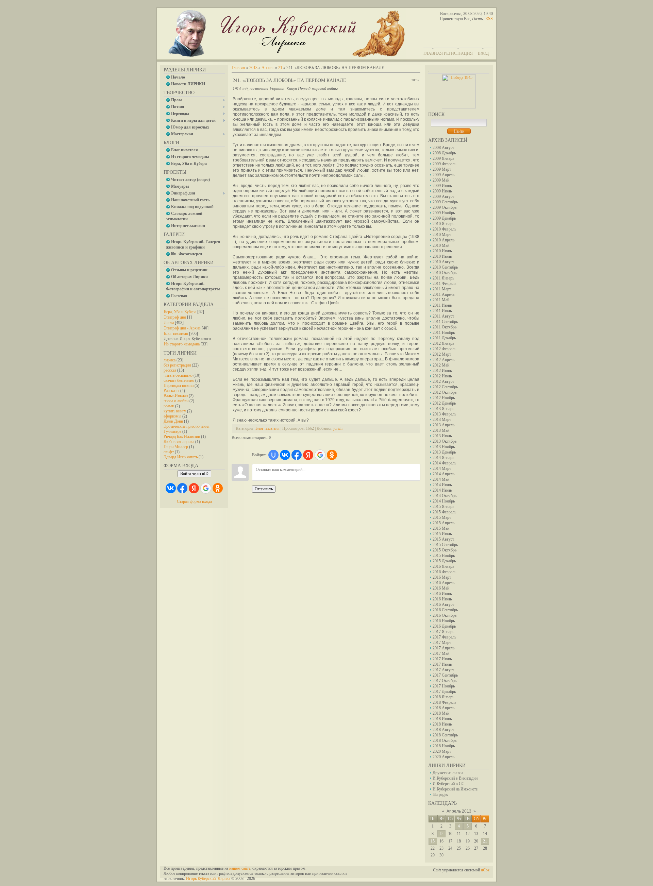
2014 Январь (443, 457)
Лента (169, 322)
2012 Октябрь (444, 392)
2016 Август (443, 604)
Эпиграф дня (175, 317)
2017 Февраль (444, 637)
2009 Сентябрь (445, 202)
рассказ (170, 370)
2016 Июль (442, 599)
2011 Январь (443, 278)
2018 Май (441, 713)
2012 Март (442, 354)
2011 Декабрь (444, 338)
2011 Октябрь (444, 327)
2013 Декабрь (444, 452)
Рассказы (171, 390)
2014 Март (442, 468)
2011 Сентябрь (445, 321)
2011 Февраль (444, 283)
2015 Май (441, 528)
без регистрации (177, 365)
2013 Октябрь (444, 441)
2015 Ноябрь (444, 555)
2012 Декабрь (444, 403)
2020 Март (442, 751)
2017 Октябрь (444, 680)
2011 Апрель (443, 294)
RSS (489, 18)
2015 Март (442, 517)
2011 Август (443, 316)
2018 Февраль (444, 702)
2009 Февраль (444, 163)
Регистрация (458, 53)
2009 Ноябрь (444, 212)
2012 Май (441, 365)
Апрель (268, 67)
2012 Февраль (444, 348)
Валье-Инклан (176, 395)
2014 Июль (442, 490)
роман (169, 406)
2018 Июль (442, 724)
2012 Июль (442, 376)
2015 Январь (443, 506)
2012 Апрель (443, 359)
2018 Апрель (443, 707)
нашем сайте (239, 868)
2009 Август (443, 196)
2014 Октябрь (444, 495)
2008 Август (443, 147)
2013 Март (442, 419)
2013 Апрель (443, 425)
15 (433, 841)
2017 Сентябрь (445, 675)
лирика (169, 360)
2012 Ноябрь (444, 397)
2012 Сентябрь (445, 387)
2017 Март (442, 642)
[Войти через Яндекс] (194, 488)
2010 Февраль (444, 229)
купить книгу (175, 411)
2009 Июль (442, 191)
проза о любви (176, 400)
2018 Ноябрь (444, 746)
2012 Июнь (442, 370)
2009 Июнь (442, 185)
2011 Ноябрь (444, 332)
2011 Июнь (442, 305)
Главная (433, 53)
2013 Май (441, 430)
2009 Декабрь (444, 218)
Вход (483, 53)
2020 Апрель (443, 756)
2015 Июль (442, 533)
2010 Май (441, 245)
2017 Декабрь (444, 691)
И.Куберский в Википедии (455, 778)
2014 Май (441, 479)
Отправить (264, 489)
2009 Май (441, 180)
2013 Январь (443, 408)
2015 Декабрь (444, 561)
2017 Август (443, 669)
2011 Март (442, 289)
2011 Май (441, 299)
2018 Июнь (442, 718)
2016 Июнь (442, 593)
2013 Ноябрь (444, 446)
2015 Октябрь (444, 550)
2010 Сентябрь (445, 267)
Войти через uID (194, 473)
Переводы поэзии (179, 385)
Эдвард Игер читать (181, 457)
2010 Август (443, 261)
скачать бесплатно (179, 380)
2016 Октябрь (444, 615)
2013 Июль (442, 435)
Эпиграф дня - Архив (182, 328)
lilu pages (440, 794)
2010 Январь (443, 223)
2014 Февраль (444, 463)
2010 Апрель (443, 240)
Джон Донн (173, 421)
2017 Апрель (443, 648)
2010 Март (442, 234)
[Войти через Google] (205, 488)
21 (485, 841)
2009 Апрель (443, 174)
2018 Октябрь (444, 740)
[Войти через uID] (273, 455)
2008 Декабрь (444, 153)
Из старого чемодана (182, 344)
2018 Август (443, 729)
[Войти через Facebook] (182, 488)
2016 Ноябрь (444, 620)
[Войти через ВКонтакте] (171, 488)
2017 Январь (443, 631)
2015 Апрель (443, 523)
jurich (337, 428)
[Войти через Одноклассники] (218, 488)
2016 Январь (443, 566)
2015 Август (443, 539)
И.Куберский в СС (448, 783)
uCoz (485, 870)
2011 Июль (442, 310)
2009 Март (442, 169)
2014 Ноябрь (444, 501)
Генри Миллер (176, 446)
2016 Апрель (443, 582)
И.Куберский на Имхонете (455, 789)
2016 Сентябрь (445, 610)
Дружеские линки (448, 772)
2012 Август (443, 381)
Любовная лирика (179, 441)
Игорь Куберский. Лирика (208, 878)
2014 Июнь (442, 484)
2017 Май (441, 653)
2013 (253, 67)
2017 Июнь (442, 659)
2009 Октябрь (444, 207)
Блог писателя (176, 333)
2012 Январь (443, 343)
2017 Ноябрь (444, 686)
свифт (169, 451)
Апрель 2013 (459, 811)
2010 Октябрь (444, 272)
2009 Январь (443, 158)
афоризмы (172, 416)
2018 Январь (443, 697)
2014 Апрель (443, 474)
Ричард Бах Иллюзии (182, 436)
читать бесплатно (178, 375)
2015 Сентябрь (445, 544)
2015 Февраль (444, 512)
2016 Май (441, 588)
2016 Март (442, 577)
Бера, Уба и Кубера (180, 311)
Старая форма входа (194, 501)
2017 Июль (442, 664)
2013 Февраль (444, 414)
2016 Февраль (444, 571)
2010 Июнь (442, 251)
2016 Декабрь (444, 626)
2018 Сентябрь (445, 735)
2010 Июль (442, 256)
